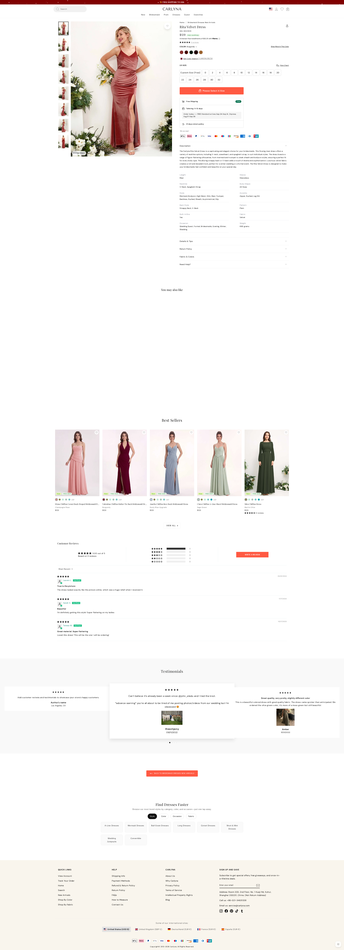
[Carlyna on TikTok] (236, 911)
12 (249, 72)
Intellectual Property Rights (179, 895)
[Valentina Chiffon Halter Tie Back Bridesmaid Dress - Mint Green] (110, 499)
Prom (166, 14)
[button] (185, 42)
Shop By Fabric (65, 904)
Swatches (198, 14)
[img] (63, 576)
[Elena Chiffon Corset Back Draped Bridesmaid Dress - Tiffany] (69, 499)
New (143, 14)
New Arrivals (64, 895)
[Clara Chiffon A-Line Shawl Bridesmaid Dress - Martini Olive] (202, 499)
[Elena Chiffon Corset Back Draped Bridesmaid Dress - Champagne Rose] (56, 499)
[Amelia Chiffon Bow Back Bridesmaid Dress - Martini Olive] (154, 499)
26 (197, 79)
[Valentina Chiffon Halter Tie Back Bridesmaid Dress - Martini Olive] (107, 499)
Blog (168, 899)
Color (163, 816)
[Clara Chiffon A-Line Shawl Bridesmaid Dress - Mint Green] (205, 499)
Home (182, 22)
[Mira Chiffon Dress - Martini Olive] (246, 499)
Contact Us (117, 904)
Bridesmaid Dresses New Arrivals (201, 22)
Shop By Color (65, 899)
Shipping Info (118, 876)
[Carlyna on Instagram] (221, 911)
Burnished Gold (201, 52)
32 (219, 79)
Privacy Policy (172, 885)
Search (61, 890)
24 (190, 79)
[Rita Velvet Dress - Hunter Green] (63, 386)
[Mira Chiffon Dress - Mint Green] (249, 499)
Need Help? (185, 264)
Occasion (177, 816)
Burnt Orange (186, 52)
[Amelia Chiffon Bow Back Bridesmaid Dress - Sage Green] (161, 499)
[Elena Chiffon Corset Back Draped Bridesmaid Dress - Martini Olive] (60, 499)
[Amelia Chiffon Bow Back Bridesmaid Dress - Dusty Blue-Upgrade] (151, 499)
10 (242, 72)
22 (182, 79)
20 (278, 72)
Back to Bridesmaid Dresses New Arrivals (174, 773)
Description (185, 146)
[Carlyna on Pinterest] (231, 911)
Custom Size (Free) (190, 72)
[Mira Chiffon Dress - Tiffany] (256, 499)
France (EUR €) (208, 929)
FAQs (114, 895)
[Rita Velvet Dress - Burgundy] (66, 386)
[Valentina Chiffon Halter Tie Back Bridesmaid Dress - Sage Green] (113, 499)
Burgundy (196, 52)
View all (171, 525)
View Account (65, 876)
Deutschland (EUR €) (181, 929)
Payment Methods (121, 881)
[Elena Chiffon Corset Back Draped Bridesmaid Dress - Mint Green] (63, 499)
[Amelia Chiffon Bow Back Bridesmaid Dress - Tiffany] (164, 499)
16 (263, 72)
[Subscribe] (258, 885)
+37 (72, 500)
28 (204, 79)
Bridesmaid (154, 14)
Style (152, 816)
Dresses (176, 14)
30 (211, 79)
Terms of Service (174, 890)
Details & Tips (186, 241)
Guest (187, 14)
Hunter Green (191, 52)
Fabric (191, 816)
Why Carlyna (172, 881)
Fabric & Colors (187, 256)
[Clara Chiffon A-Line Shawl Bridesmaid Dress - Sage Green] (198, 499)
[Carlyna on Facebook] (226, 911)
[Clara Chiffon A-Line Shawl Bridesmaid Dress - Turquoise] (211, 499)
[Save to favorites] (167, 26)
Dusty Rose (181, 52)
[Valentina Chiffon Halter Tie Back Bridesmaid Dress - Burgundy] (104, 499)
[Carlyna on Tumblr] (242, 911)
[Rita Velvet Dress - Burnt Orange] (60, 386)
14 (256, 72)
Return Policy (186, 249)
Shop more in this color (280, 46)
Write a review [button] (252, 555)
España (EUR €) (232, 929)
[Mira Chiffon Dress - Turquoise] (259, 499)
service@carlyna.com (239, 905)
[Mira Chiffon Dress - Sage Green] (252, 499)
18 (271, 72)
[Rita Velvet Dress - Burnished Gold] (69, 386)
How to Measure (120, 899)
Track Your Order (66, 881)
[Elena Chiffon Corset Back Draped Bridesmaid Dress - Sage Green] (66, 499)
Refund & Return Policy (123, 885)
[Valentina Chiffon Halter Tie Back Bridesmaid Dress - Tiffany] (117, 499)
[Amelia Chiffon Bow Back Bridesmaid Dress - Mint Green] (158, 499)
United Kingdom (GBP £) (150, 929)
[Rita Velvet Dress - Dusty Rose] (56, 386)
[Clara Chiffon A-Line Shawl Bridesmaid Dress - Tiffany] (208, 499)
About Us (170, 876)
